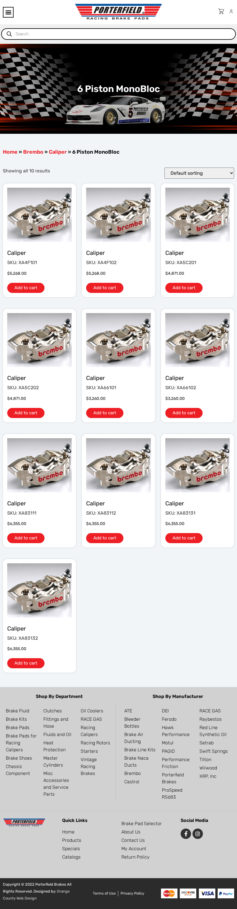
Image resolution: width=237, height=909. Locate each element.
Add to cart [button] (25, 287)
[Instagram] (197, 834)
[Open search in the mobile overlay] (118, 34)
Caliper (58, 152)
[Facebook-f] (186, 834)
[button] (8, 12)
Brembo (33, 152)
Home (10, 152)
